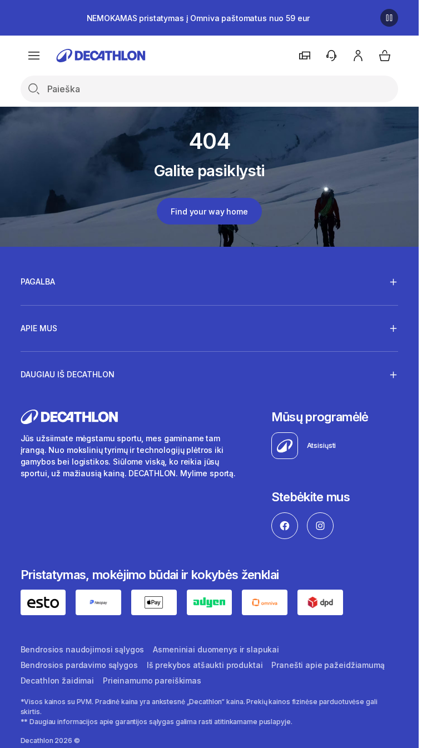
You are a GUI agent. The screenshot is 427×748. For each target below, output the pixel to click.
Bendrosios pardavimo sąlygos (79, 665)
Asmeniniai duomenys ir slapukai (216, 649)
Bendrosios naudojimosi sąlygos (83, 649)
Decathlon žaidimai (57, 680)
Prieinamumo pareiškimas (152, 680)
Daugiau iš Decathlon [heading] (68, 374)
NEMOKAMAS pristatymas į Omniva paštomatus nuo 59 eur (198, 18)
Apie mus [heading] (39, 328)
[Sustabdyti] (389, 18)
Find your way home (209, 211)
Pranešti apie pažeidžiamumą (327, 665)
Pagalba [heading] (38, 281)
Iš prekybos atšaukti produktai (205, 665)
